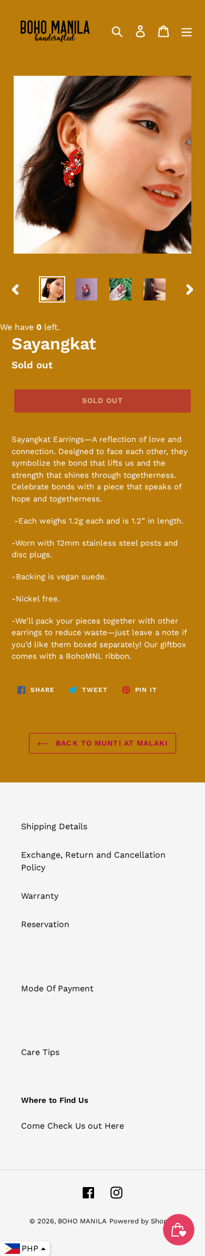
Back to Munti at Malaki (110, 743)
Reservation (45, 924)
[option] (52, 289)
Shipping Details (54, 826)
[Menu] (186, 31)
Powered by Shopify (142, 1221)
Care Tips (40, 1052)
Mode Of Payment (57, 988)
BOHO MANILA (82, 1221)
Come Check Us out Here (72, 1126)
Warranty (39, 896)
